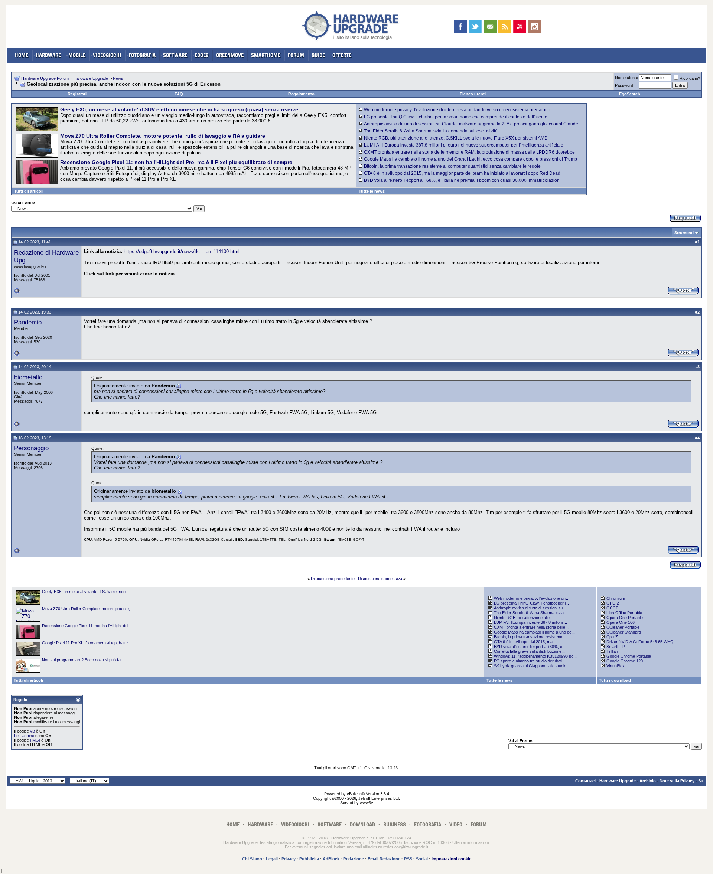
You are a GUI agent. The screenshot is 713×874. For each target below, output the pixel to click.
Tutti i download (615, 680)
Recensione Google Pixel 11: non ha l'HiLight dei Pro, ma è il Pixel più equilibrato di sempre (176, 162)
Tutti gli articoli (28, 191)
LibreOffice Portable (624, 613)
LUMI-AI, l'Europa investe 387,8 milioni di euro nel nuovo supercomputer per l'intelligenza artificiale (463, 145)
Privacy (288, 859)
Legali (272, 859)
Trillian (612, 651)
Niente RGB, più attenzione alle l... (524, 617)
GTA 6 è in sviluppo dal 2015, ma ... (525, 641)
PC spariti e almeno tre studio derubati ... (530, 661)
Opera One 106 (620, 622)
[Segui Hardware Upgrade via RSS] (504, 26)
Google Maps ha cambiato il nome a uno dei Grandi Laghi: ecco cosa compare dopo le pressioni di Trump (470, 159)
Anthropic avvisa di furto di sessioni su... (530, 608)
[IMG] (35, 740)
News (118, 78)
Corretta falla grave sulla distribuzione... (529, 651)
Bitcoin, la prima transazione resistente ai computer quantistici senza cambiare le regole (452, 166)
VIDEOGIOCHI (107, 55)
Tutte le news (372, 191)
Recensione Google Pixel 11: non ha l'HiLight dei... (86, 625)
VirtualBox (615, 666)
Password (624, 85)
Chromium (615, 598)
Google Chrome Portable (628, 656)
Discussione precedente (333, 578)
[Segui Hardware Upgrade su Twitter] (475, 26)
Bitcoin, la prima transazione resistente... (530, 637)
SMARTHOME (265, 55)
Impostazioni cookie (451, 859)
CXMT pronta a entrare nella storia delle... (531, 627)
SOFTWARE (175, 55)
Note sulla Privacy (677, 781)
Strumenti (684, 232)
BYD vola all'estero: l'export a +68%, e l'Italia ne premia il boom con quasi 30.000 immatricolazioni (462, 180)
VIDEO (455, 824)
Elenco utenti (473, 94)
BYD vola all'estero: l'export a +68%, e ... (530, 646)
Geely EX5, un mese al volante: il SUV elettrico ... (86, 591)
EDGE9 (202, 55)
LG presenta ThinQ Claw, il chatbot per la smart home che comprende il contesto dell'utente (455, 117)
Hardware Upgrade (91, 78)
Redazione (353, 859)
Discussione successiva (380, 578)
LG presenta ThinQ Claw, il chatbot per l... (531, 603)
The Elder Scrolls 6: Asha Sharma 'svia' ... (531, 613)
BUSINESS (394, 824)
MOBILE (76, 55)
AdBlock (331, 859)
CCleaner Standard (623, 632)
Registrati (77, 94)
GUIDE (318, 55)
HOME (21, 55)
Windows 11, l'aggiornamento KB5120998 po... (535, 656)
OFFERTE (341, 55)
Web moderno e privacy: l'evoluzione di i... (531, 598)
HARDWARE (48, 55)
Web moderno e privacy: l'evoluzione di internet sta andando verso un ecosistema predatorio (457, 109)
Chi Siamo (252, 859)
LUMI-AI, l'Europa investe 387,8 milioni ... (530, 622)
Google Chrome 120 (624, 661)
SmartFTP (615, 646)
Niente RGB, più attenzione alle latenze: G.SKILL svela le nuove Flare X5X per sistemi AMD (456, 138)
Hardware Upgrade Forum (45, 78)
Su (700, 781)
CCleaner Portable (622, 627)
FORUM (296, 55)
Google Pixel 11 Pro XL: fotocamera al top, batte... (86, 643)
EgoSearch (629, 94)
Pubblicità (309, 859)
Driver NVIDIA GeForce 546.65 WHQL (641, 641)
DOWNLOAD (362, 824)
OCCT (612, 608)
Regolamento (301, 94)
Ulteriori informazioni (470, 842)
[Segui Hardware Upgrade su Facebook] (460, 26)
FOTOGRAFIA (142, 55)
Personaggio (31, 448)
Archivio (647, 781)
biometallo (28, 377)
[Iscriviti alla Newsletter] (490, 26)
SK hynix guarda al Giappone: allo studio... (532, 666)
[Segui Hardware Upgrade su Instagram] (534, 26)
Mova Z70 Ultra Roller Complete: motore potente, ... (88, 608)
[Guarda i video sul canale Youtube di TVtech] (519, 26)
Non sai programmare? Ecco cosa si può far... (83, 660)
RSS (408, 859)
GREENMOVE (230, 55)
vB (32, 731)
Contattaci (585, 781)
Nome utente (626, 77)
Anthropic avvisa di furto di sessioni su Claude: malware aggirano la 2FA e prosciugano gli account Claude (471, 124)
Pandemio (28, 322)
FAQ (179, 94)
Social (422, 859)
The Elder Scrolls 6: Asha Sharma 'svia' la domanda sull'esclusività (431, 131)
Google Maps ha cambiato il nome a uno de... (534, 632)
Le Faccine (24, 735)
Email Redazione (384, 859)
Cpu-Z (612, 637)
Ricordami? (690, 78)
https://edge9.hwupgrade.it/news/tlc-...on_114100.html (182, 251)
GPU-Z (612, 603)
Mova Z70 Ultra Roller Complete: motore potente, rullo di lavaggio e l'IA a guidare (162, 136)
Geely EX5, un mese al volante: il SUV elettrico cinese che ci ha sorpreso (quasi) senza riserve (179, 109)
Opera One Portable (624, 617)
